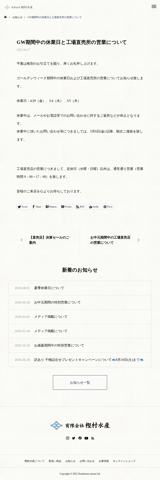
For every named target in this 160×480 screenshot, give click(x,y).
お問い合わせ (87, 461)
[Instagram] (67, 438)
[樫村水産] (18, 7)
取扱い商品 (55, 461)
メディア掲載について (51, 316)
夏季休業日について (49, 288)
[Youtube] (86, 438)
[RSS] (92, 438)
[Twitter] (73, 438)
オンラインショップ (124, 461)
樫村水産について (35, 461)
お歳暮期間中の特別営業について (59, 345)
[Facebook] (80, 438)
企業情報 (104, 461)
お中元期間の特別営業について (57, 302)
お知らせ (70, 461)
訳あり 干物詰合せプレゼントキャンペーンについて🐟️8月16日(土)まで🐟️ (89, 359)
